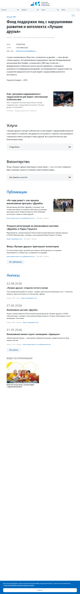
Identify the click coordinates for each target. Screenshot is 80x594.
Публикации (17, 192)
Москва (46, 218)
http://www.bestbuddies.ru (26, 51)
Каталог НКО (11, 17)
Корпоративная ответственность (26, 111)
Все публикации (15, 262)
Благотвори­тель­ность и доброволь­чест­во (21, 218)
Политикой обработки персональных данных (19, 585)
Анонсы (13, 275)
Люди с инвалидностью (14, 239)
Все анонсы (13, 350)
